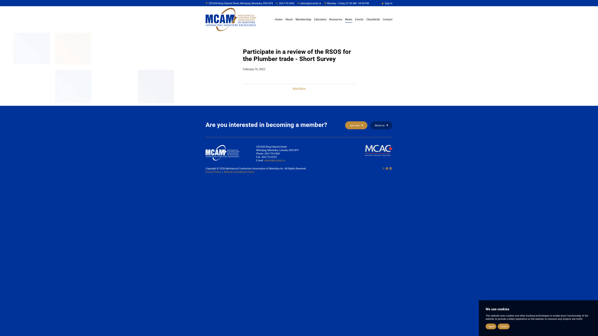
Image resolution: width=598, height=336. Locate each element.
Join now (354, 125)
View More (299, 88)
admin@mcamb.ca (310, 3)
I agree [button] (491, 326)
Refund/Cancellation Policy (239, 172)
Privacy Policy (213, 172)
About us (379, 125)
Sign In (387, 3)
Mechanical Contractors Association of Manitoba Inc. (231, 19)
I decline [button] (504, 326)
